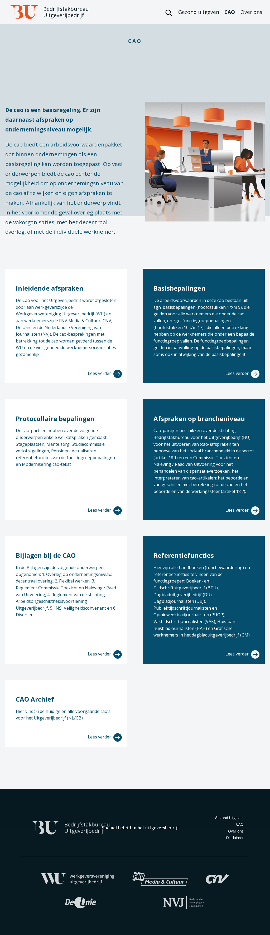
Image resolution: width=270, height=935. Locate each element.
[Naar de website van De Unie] (80, 902)
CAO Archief (35, 699)
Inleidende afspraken (49, 288)
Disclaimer (235, 837)
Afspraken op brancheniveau (199, 418)
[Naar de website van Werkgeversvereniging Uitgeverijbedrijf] (77, 878)
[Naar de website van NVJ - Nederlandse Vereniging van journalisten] (184, 902)
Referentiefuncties (183, 555)
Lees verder (100, 373)
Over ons (251, 12)
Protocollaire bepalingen (55, 418)
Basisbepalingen (179, 288)
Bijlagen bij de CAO (46, 555)
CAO (229, 12)
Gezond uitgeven (198, 12)
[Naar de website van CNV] (217, 878)
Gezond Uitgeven (229, 817)
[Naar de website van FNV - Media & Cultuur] (160, 878)
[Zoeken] (168, 12)
